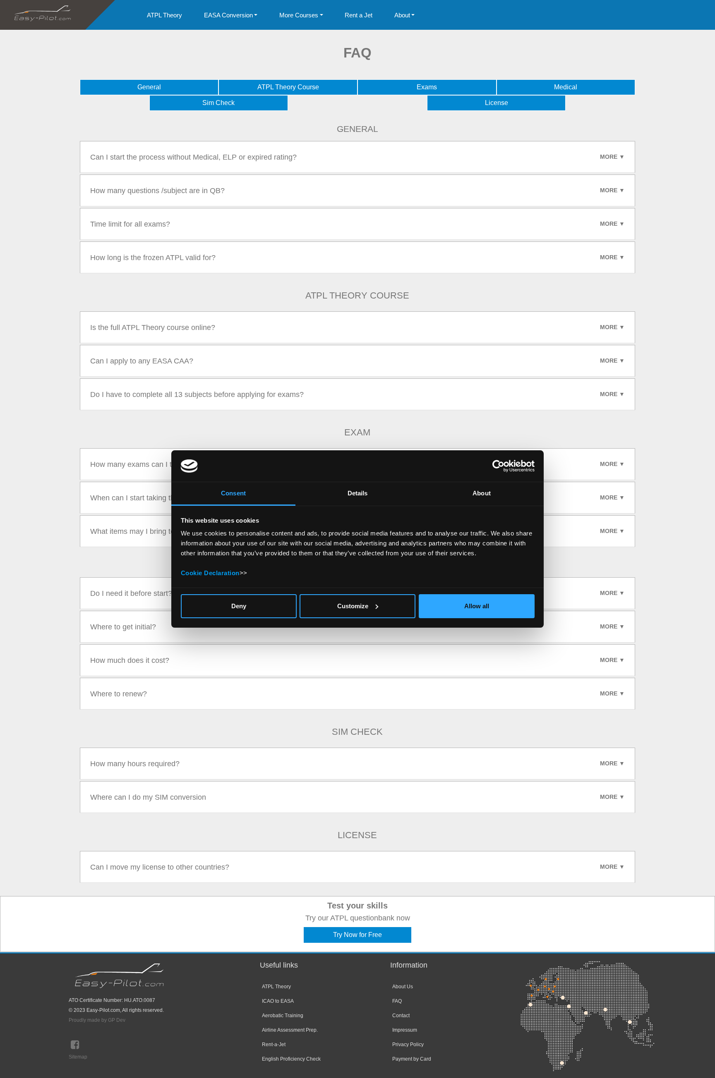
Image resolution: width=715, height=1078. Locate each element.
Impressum (404, 1030)
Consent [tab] (233, 493)
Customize (352, 606)
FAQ (397, 1001)
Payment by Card (411, 1059)
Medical (565, 87)
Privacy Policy (408, 1044)
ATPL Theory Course (288, 87)
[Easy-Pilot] (119, 978)
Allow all (476, 606)
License (496, 102)
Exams (427, 87)
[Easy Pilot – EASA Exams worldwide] (42, 14)
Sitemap (78, 1057)
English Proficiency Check (291, 1059)
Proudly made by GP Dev (97, 1020)
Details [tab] (358, 493)
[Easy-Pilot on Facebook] (75, 1046)
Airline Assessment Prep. (290, 1030)
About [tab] (482, 493)
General (149, 87)
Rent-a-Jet (274, 1044)
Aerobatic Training (282, 1015)
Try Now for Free (357, 934)
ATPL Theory (276, 987)
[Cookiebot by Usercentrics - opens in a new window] (498, 466)
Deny (238, 606)
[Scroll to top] (697, 1060)
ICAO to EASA (278, 1001)
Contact (401, 1015)
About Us (402, 987)
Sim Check (218, 102)
